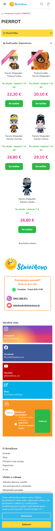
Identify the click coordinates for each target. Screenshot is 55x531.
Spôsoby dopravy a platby (15, 482)
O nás (5, 469)
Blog (5, 457)
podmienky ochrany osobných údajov (26, 426)
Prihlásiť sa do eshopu (13, 461)
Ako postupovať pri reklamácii (17, 486)
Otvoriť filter (12, 33)
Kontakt (6, 453)
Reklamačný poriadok (13, 490)
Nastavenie (26, 516)
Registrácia (8, 465)
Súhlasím (26, 524)
